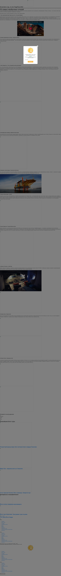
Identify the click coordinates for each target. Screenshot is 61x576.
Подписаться (31, 61)
